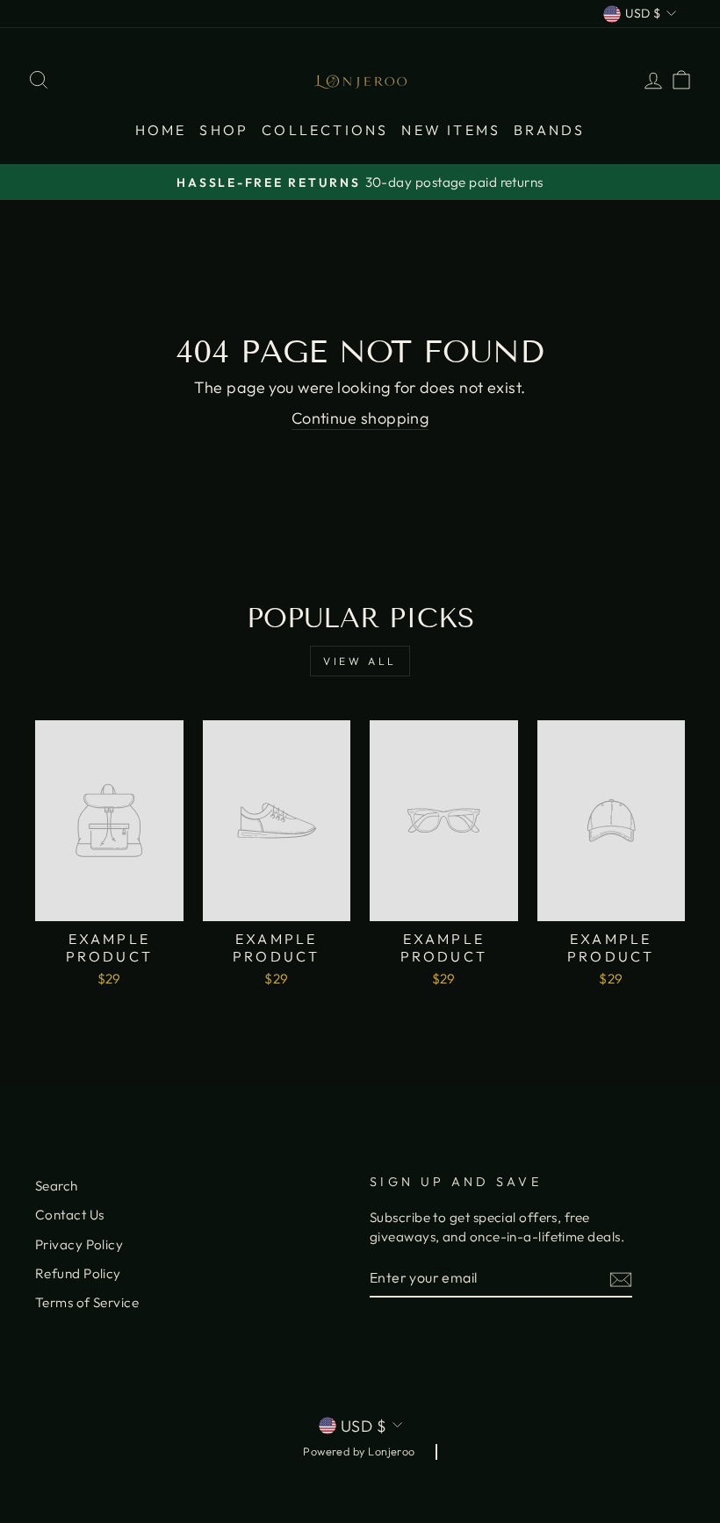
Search (56, 1185)
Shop (223, 130)
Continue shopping (360, 418)
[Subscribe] (620, 1279)
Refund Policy (78, 1273)
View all (360, 661)
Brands (549, 130)
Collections (325, 130)
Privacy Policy (79, 1244)
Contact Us (69, 1214)
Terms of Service (87, 1302)
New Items (450, 130)
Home (161, 130)
